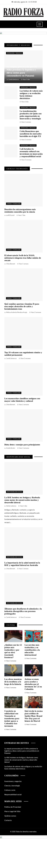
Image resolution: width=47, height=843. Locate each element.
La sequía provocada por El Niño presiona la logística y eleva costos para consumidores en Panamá (21, 751)
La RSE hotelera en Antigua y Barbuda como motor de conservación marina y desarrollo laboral (22, 500)
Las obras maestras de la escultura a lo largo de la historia (13, 681)
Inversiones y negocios (14, 53)
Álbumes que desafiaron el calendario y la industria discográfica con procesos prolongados (23, 611)
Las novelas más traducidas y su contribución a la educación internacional (32, 650)
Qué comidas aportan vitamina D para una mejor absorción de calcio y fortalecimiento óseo (21, 306)
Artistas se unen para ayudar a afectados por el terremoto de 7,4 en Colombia (33, 684)
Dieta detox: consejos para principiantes (22, 444)
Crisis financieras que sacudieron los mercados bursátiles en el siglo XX (30, 133)
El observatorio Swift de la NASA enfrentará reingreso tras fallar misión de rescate (22, 258)
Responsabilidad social (14, 491)
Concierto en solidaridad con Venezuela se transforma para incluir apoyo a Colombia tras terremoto (11, 718)
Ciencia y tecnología (13, 203)
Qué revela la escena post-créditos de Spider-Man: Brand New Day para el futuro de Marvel (34, 716)
